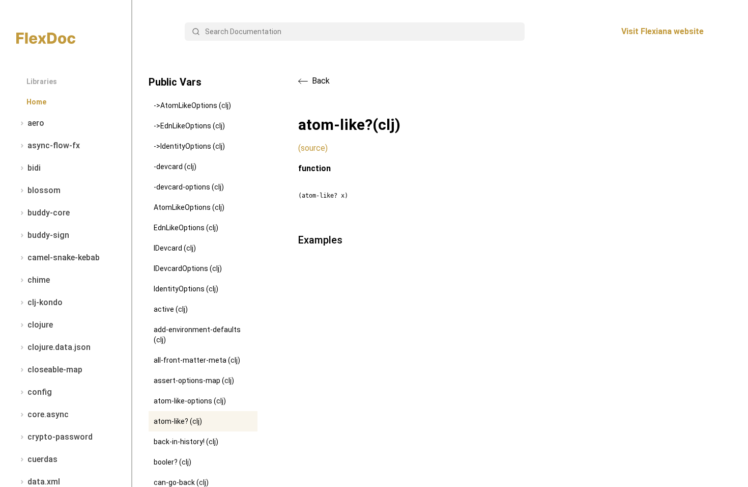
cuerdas (42, 459)
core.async (48, 414)
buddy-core (48, 213)
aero (35, 123)
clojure (40, 325)
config (39, 392)
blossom (44, 190)
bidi (34, 168)
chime (38, 280)
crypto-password (60, 437)
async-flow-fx (53, 145)
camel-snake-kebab (63, 257)
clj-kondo (45, 302)
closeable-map (54, 369)
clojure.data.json (59, 347)
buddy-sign (48, 235)
